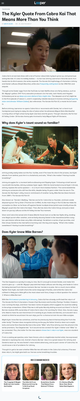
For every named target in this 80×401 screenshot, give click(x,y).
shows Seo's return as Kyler (53, 330)
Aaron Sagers (8, 24)
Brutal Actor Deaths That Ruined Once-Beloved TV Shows (48, 384)
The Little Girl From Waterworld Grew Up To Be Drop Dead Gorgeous (29, 385)
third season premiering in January (23, 299)
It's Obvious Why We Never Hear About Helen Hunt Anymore (67, 384)
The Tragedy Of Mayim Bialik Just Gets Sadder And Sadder (12, 384)
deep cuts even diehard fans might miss (35, 96)
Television (6, 9)
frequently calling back (49, 84)
